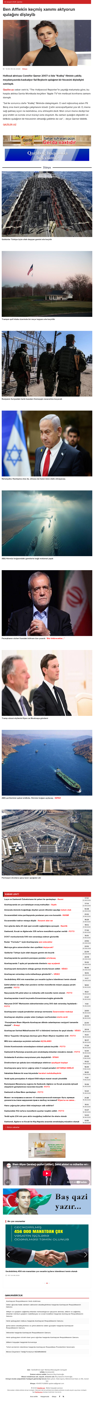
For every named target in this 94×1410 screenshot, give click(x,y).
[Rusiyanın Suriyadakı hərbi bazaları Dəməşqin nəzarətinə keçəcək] (47, 364)
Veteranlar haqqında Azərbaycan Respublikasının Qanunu (28, 1333)
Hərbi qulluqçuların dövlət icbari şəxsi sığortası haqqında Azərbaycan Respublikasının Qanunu (42, 1337)
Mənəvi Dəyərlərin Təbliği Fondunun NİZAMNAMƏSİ (26, 1352)
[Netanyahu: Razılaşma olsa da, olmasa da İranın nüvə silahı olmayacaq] (47, 443)
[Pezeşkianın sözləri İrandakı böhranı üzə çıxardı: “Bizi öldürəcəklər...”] (47, 603)
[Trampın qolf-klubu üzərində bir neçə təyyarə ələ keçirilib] (47, 284)
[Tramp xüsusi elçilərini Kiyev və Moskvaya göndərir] (47, 683)
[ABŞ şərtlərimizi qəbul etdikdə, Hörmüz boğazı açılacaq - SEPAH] (47, 763)
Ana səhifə (34, 1396)
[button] (8, 1254)
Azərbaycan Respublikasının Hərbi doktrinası (23, 1301)
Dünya (24, 69)
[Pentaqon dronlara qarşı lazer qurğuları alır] (47, 842)
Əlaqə (54, 1396)
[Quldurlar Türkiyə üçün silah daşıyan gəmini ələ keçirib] (47, 204)
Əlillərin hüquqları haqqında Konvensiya (21, 1342)
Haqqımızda (45, 1396)
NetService (39, 1392)
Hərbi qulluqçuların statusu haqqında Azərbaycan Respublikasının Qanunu (34, 1321)
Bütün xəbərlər (13, 1127)
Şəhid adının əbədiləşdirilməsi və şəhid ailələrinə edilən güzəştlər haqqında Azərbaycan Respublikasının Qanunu (39, 1327)
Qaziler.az (8, 90)
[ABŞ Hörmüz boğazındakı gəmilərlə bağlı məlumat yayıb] (47, 523)
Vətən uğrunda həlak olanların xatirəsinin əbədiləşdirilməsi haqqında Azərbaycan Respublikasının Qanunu (43, 1306)
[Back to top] (87, 1403)
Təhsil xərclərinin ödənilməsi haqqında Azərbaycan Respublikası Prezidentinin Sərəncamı (40, 1347)
